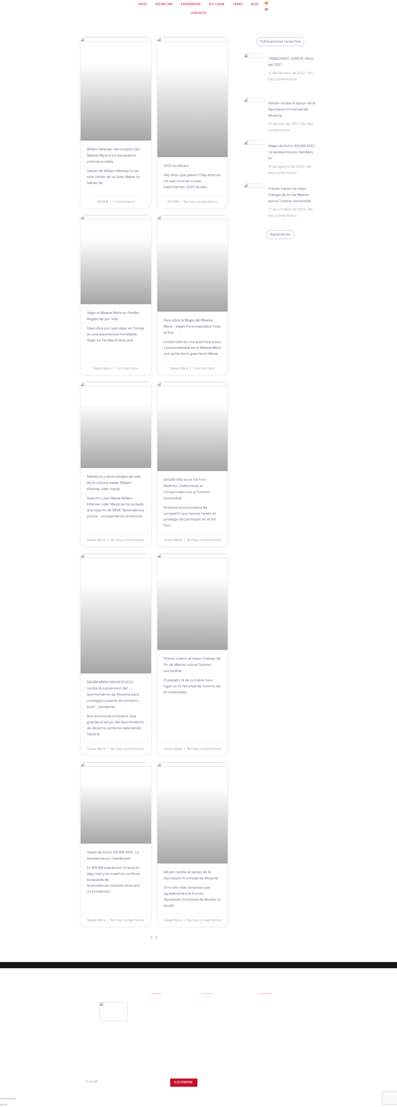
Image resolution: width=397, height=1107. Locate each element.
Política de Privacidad (274, 1005)
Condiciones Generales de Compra (283, 1018)
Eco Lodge (158, 1018)
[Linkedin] (299, 251)
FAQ (262, 1036)
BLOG (254, 4)
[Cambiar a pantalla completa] (5, 1098)
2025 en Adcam (176, 166)
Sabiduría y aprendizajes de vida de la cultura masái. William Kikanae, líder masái (113, 483)
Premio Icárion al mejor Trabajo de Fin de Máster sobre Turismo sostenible (192, 665)
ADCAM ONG (164, 4)
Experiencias (160, 1005)
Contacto (157, 1036)
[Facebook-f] (261, 251)
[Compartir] (10, 1098)
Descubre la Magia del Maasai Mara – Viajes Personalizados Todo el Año (192, 327)
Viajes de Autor (161, 1011)
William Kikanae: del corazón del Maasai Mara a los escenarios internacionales (113, 156)
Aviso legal (267, 999)
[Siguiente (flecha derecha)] (5, 1104)
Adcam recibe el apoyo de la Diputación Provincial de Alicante (291, 110)
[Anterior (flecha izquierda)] (1, 1104)
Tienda (155, 1024)
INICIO (143, 4)
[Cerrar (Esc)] (14, 1098)
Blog (154, 1030)
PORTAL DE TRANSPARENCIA (284, 1042)
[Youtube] (290, 251)
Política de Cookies (273, 1011)
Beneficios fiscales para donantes (283, 1030)
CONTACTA (198, 13)
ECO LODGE (217, 4)
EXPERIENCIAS (191, 4)
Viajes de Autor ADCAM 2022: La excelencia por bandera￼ (291, 152)
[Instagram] (280, 251)
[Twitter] (271, 251)
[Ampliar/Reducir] (1, 1098)
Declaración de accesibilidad (279, 1024)
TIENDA (238, 4)
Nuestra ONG (160, 999)
